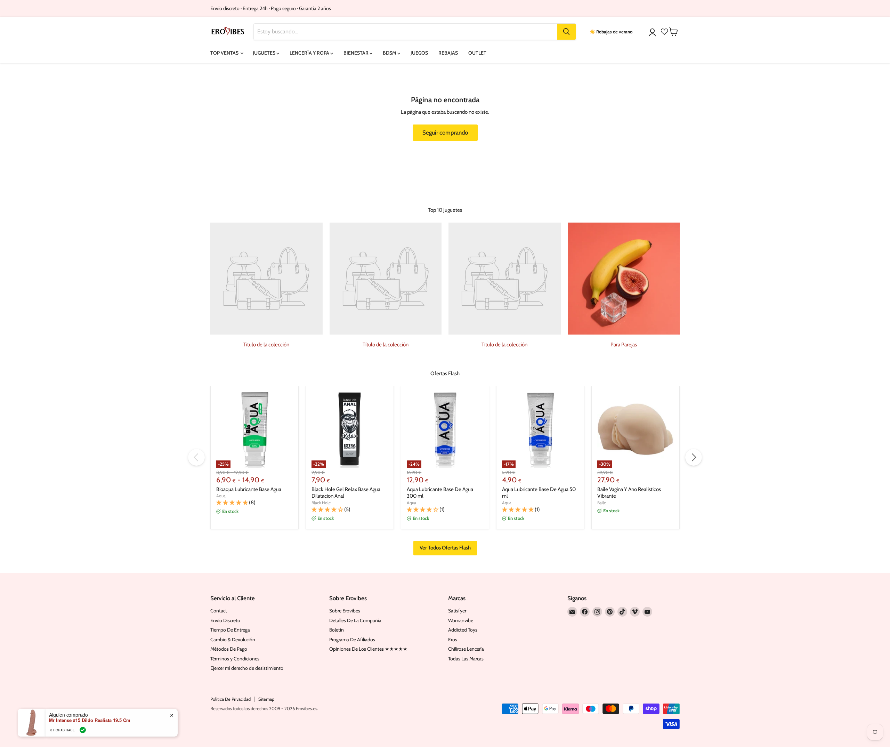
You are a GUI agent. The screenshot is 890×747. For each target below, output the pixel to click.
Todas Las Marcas (466, 659)
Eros (452, 639)
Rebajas (448, 53)
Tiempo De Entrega (230, 630)
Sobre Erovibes (344, 611)
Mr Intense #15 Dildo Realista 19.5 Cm (89, 720)
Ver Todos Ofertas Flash (445, 548)
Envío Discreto (225, 620)
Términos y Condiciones (234, 659)
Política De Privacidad (230, 699)
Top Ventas (225, 53)
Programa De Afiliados (352, 639)
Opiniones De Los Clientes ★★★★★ (368, 649)
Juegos (419, 53)
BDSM (390, 53)
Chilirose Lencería (466, 649)
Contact (218, 611)
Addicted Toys (462, 630)
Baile (601, 502)
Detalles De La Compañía (355, 620)
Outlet (477, 53)
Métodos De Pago (228, 649)
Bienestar (356, 53)
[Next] (693, 457)
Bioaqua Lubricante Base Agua (248, 489)
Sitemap (266, 699)
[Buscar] (566, 32)
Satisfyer (457, 611)
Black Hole (321, 502)
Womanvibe (460, 620)
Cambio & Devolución (232, 639)
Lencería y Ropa (310, 53)
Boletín (336, 630)
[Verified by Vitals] (83, 730)
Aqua (221, 495)
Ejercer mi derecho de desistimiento (246, 668)
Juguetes (264, 53)
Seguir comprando (445, 132)
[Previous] (196, 457)
